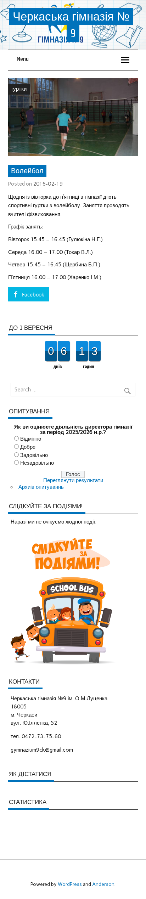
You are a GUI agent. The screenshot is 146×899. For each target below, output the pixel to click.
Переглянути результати (73, 480)
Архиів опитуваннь (41, 487)
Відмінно (30, 439)
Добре (27, 447)
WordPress (70, 884)
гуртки (19, 89)
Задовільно (34, 455)
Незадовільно (37, 463)
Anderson (103, 884)
